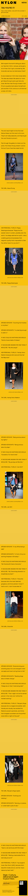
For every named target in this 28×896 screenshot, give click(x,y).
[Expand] (20, 882)
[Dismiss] (25, 882)
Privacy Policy (10, 891)
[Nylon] (8, 2)
